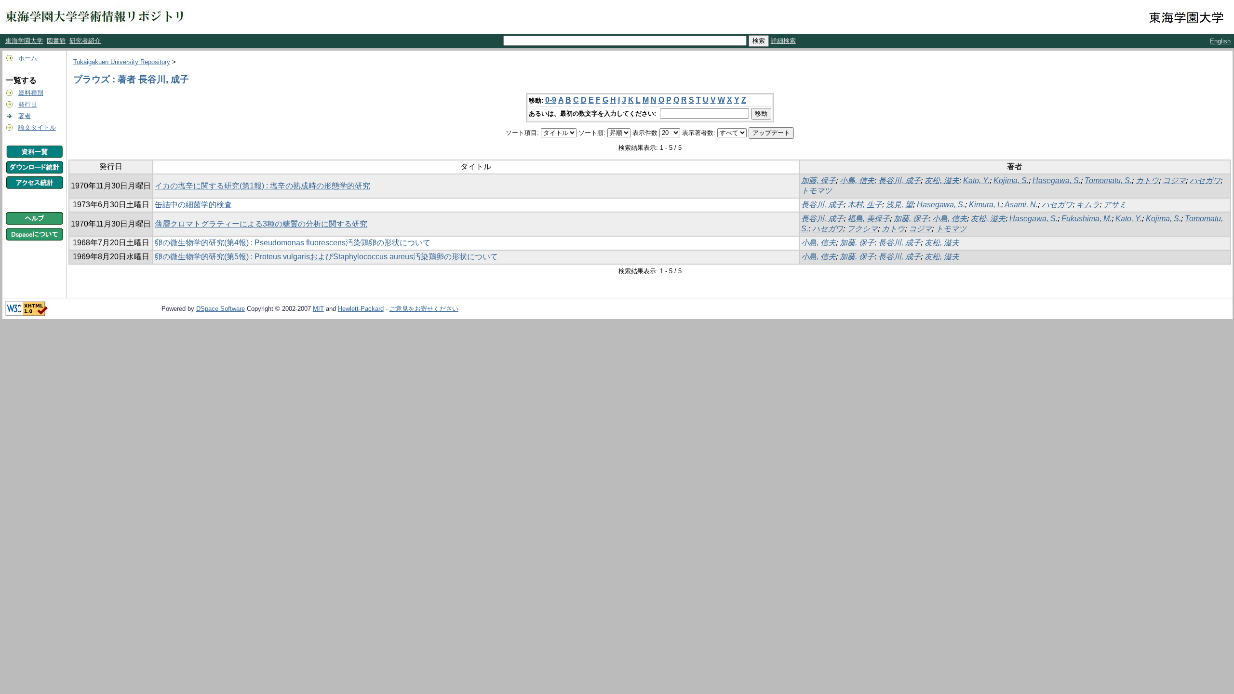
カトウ (1147, 180)
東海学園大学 (24, 40)
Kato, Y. (976, 180)
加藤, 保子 (818, 180)
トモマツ (816, 191)
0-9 (550, 100)
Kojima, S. (1011, 180)
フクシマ (862, 229)
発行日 (27, 104)
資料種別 (30, 92)
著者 (24, 116)
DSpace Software (220, 308)
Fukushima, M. (1086, 218)
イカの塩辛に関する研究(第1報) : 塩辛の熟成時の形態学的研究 (262, 186)
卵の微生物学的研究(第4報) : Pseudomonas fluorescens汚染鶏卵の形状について (292, 243)
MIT (318, 308)
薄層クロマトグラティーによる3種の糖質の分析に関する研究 (261, 224)
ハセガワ (1205, 180)
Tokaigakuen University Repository (121, 62)
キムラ (1088, 204)
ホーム (27, 58)
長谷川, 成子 (899, 180)
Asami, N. (1021, 204)
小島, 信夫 (857, 180)
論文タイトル (37, 127)
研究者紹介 (85, 40)
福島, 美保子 (868, 218)
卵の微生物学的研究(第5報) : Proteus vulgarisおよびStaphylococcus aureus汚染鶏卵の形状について (326, 257)
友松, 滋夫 (942, 180)
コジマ (1174, 180)
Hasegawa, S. (1057, 180)
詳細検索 (783, 40)
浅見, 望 (899, 204)
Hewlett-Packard (361, 308)
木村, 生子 (864, 204)
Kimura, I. (985, 204)
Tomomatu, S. (1108, 180)
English (1220, 41)
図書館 (56, 40)
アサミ (1115, 204)
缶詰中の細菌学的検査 (193, 204)
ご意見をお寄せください (423, 308)
